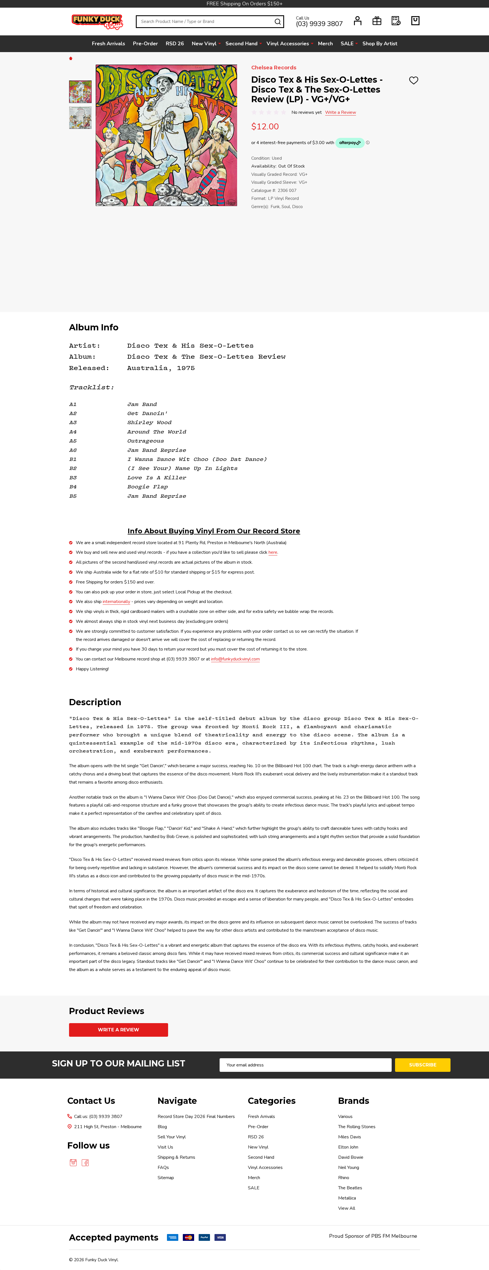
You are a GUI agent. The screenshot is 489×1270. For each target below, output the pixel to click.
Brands (353, 1101)
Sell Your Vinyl (172, 1137)
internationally (116, 601)
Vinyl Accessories (288, 43)
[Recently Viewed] (396, 20)
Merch (325, 43)
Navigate (177, 1101)
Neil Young (348, 1167)
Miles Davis (349, 1137)
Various (345, 1116)
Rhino (343, 1178)
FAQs (163, 1167)
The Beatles (350, 1188)
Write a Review (340, 112)
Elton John (348, 1147)
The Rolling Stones (357, 1127)
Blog (162, 1127)
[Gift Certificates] (376, 20)
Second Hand (242, 43)
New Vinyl (204, 43)
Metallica (347, 1198)
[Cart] (415, 20)
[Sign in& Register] (357, 20)
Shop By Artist (380, 43)
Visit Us (165, 1147)
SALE (347, 43)
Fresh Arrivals (108, 43)
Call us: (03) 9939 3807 (98, 1116)
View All (346, 1208)
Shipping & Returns (176, 1157)
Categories (272, 1101)
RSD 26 (175, 43)
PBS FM (380, 1236)
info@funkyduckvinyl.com (235, 659)
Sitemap (166, 1178)
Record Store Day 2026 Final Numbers (196, 1116)
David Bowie (350, 1157)
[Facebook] (85, 1163)
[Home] (71, 58)
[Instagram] (73, 1163)
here (273, 552)
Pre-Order (145, 43)
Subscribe (422, 1065)
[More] (219, 43)
